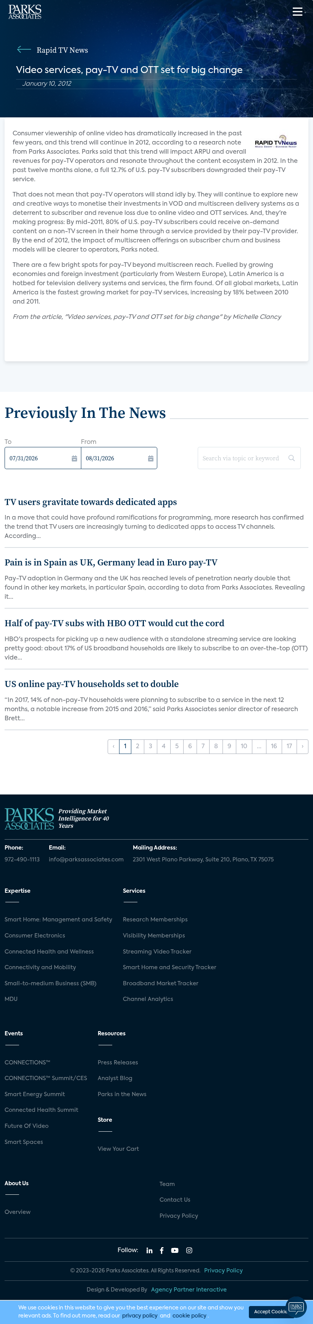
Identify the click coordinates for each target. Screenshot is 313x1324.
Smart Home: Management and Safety (58, 920)
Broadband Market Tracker (160, 983)
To (8, 442)
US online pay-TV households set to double (92, 683)
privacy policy (140, 1316)
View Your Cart (118, 1149)
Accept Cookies (271, 1312)
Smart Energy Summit (35, 1094)
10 (244, 747)
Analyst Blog (115, 1078)
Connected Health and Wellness (49, 952)
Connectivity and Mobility (40, 967)
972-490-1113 (22, 860)
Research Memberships (155, 920)
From (89, 442)
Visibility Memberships (154, 936)
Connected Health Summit (41, 1110)
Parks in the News (122, 1094)
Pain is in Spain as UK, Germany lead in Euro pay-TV (111, 562)
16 (274, 747)
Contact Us (175, 1200)
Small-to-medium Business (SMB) (51, 983)
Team (167, 1184)
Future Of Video (26, 1126)
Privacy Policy (179, 1216)
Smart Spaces (24, 1142)
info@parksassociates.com (86, 860)
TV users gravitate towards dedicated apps (91, 501)
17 (289, 747)
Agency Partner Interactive (189, 1290)
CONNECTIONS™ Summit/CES (46, 1078)
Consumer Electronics (35, 936)
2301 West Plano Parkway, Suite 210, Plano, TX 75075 (203, 860)
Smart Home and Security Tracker (169, 967)
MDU (11, 999)
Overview (18, 1212)
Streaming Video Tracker (157, 952)
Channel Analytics (148, 999)
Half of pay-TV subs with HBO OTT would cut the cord (114, 623)
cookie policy (189, 1316)
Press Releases (118, 1063)
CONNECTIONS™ (27, 1063)
